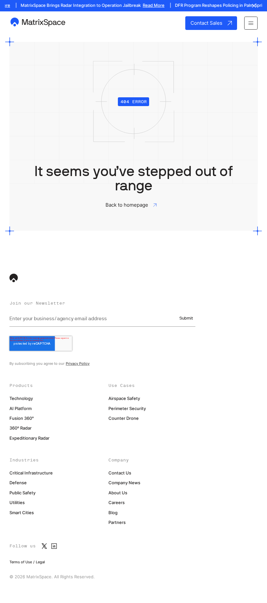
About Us (117, 492)
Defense (18, 482)
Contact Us (119, 473)
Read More (151, 5)
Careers (116, 502)
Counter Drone (123, 418)
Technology (21, 398)
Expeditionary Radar (29, 438)
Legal (40, 562)
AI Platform (20, 408)
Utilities (17, 502)
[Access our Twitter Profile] (44, 546)
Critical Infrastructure (31, 473)
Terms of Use (20, 562)
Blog (113, 512)
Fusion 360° (21, 418)
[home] (38, 23)
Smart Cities (21, 512)
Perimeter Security (127, 408)
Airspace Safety (124, 398)
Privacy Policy (78, 363)
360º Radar (20, 428)
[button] (250, 23)
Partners (117, 522)
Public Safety (22, 492)
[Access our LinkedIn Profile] (54, 546)
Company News (124, 482)
